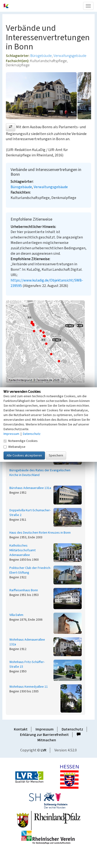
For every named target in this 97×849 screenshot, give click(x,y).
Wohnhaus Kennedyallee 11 (28, 686)
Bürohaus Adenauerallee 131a (30, 488)
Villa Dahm (16, 615)
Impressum (45, 729)
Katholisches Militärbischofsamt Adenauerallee (22, 550)
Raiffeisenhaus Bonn (23, 590)
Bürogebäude (41, 55)
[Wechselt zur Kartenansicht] (48, 341)
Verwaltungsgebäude (69, 55)
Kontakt (21, 729)
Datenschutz (72, 729)
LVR (43, 750)
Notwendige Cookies (23, 440)
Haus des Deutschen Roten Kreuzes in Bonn (40, 532)
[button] (10, 127)
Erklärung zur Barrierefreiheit (44, 734)
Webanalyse (16, 446)
